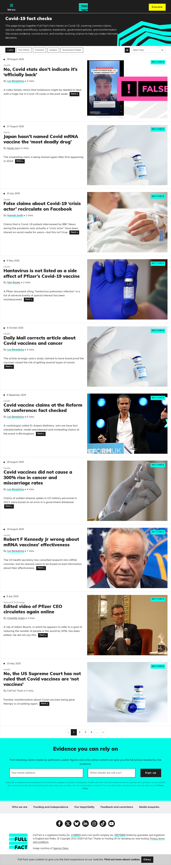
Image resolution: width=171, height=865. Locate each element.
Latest (10, 50)
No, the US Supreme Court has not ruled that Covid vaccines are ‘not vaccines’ (42, 679)
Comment (39, 50)
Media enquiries (149, 807)
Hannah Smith (15, 215)
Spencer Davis (60, 848)
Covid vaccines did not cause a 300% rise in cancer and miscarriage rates (38, 478)
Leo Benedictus (15, 81)
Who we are (19, 807)
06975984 (119, 835)
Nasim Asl (13, 148)
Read (73, 94)
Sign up (150, 773)
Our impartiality (84, 807)
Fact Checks (24, 50)
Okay (147, 859)
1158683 (75, 835)
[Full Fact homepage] (83, 7)
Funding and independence (50, 807)
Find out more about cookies (122, 859)
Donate (157, 7)
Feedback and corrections (117, 807)
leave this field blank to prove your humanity (14, 742)
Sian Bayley (13, 282)
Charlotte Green (16, 618)
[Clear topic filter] (127, 50)
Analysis (53, 50)
